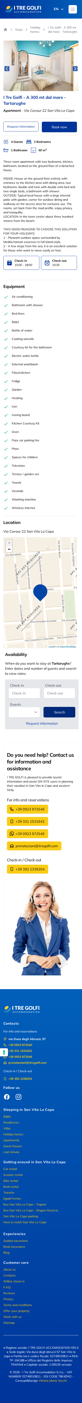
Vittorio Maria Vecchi (53, 1381)
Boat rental (11, 1187)
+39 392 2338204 (30, 869)
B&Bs (7, 1116)
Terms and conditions (17, 1305)
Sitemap (9, 1323)
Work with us (12, 1317)
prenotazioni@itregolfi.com (37, 846)
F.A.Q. (7, 1287)
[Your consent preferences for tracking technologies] (4, 1052)
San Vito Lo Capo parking (20, 1216)
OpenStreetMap (68, 646)
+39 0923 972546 (30, 809)
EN (56, 9)
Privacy (8, 1299)
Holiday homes (35, 30)
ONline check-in (14, 1281)
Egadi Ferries (12, 1198)
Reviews (9, 1293)
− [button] (9, 549)
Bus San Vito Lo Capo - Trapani (24, 1204)
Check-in (17, 685)
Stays (19, 29)
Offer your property (16, 1311)
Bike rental (10, 1181)
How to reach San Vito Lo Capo (24, 1222)
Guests (15, 704)
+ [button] (9, 542)
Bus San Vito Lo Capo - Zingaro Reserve (30, 1210)
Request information (21, 126)
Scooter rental (12, 1175)
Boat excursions (14, 1247)
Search (59, 712)
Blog (6, 1252)
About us (9, 1269)
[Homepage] (5, 29)
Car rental (10, 1169)
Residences (11, 1122)
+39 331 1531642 (30, 821)
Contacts (9, 1275)
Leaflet (52, 646)
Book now (59, 127)
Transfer (9, 1192)
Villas (7, 1128)
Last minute (11, 1152)
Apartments (11, 1140)
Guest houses (12, 1146)
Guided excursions (15, 1241)
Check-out (53, 685)
